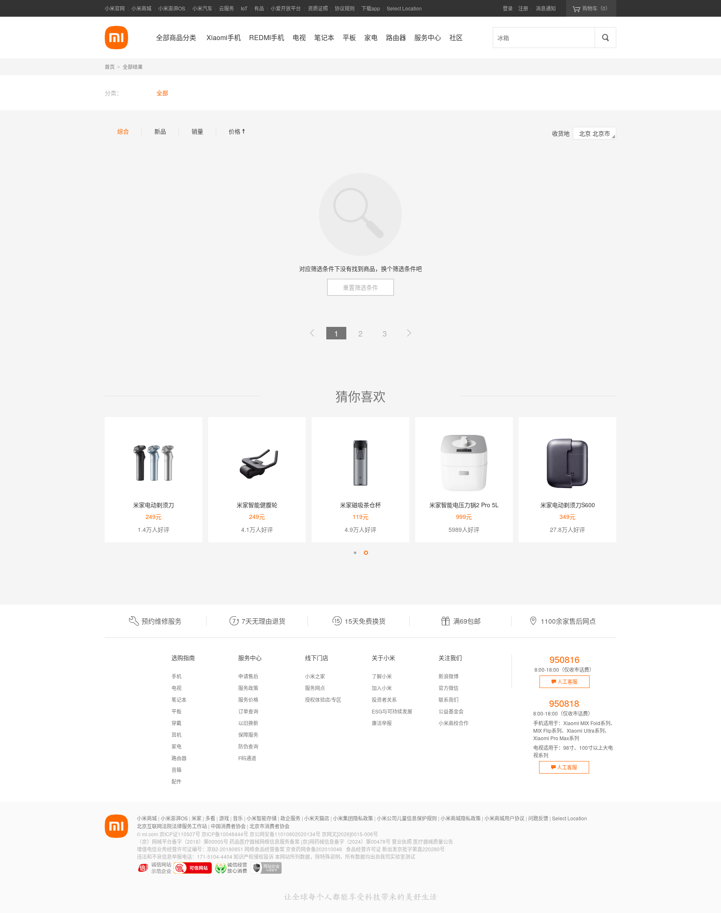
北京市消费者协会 (270, 826)
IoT (244, 8)
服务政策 (248, 687)
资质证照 (318, 8)
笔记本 (179, 699)
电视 (176, 687)
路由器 (179, 757)
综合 (123, 131)
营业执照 (402, 841)
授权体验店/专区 (323, 699)
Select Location (404, 8)
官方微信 (449, 687)
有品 (259, 8)
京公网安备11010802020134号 (285, 833)
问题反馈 (538, 818)
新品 (160, 131)
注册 (523, 8)
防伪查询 (248, 746)
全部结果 (133, 66)
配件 (176, 781)
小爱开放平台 (286, 8)
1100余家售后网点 (568, 621)
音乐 (238, 818)
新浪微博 (449, 676)
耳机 (176, 734)
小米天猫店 (316, 818)
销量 (197, 131)
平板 (176, 711)
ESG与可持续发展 (392, 711)
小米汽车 (202, 8)
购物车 (596, 8)
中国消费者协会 (228, 826)
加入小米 (382, 687)
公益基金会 (451, 711)
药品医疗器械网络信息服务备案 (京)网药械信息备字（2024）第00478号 (310, 841)
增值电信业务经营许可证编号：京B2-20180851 (190, 848)
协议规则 (345, 8)
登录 (508, 8)
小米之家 (315, 676)
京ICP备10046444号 (225, 833)
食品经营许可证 (363, 848)
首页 (110, 66)
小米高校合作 (454, 722)
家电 (176, 746)
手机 (176, 676)
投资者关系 (384, 699)
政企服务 (290, 818)
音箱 (176, 769)
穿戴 (176, 722)
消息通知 (546, 8)
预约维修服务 (161, 621)
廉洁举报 (382, 722)
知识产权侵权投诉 (254, 856)
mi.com (150, 833)
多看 (210, 818)
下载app (370, 11)
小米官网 (115, 8)
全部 (162, 93)
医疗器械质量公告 (433, 841)
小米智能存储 (262, 818)
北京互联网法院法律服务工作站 (172, 826)
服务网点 (315, 687)
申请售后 (248, 676)
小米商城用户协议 (504, 818)
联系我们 (449, 699)
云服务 (226, 8)
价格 (238, 131)
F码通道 (247, 757)
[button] (355, 553)
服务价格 (248, 699)
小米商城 (141, 8)
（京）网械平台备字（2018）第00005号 (182, 841)
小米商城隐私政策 (461, 818)
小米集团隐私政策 (353, 818)
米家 (197, 818)
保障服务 (248, 734)
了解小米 (382, 676)
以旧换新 (248, 722)
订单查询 (248, 711)
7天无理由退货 (263, 621)
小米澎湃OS (171, 8)
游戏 (224, 818)
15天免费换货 (365, 621)
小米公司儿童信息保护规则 (407, 818)
